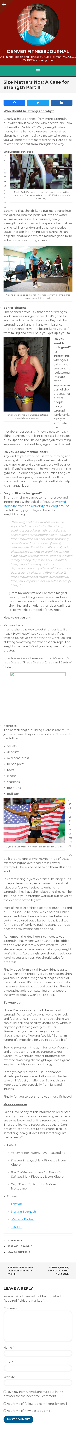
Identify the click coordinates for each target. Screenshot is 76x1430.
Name (9, 1347)
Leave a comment (18, 1252)
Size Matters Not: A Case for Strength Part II (20, 1270)
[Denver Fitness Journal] (38, 25)
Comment (11, 1308)
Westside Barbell (22, 1219)
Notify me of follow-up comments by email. (37, 1403)
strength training (19, 1246)
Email (8, 1362)
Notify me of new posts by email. (29, 1410)
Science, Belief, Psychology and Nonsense (58, 1270)
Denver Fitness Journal (38, 51)
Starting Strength (23, 1211)
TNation (16, 1204)
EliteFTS (16, 1227)
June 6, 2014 (14, 1240)
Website (9, 1377)
